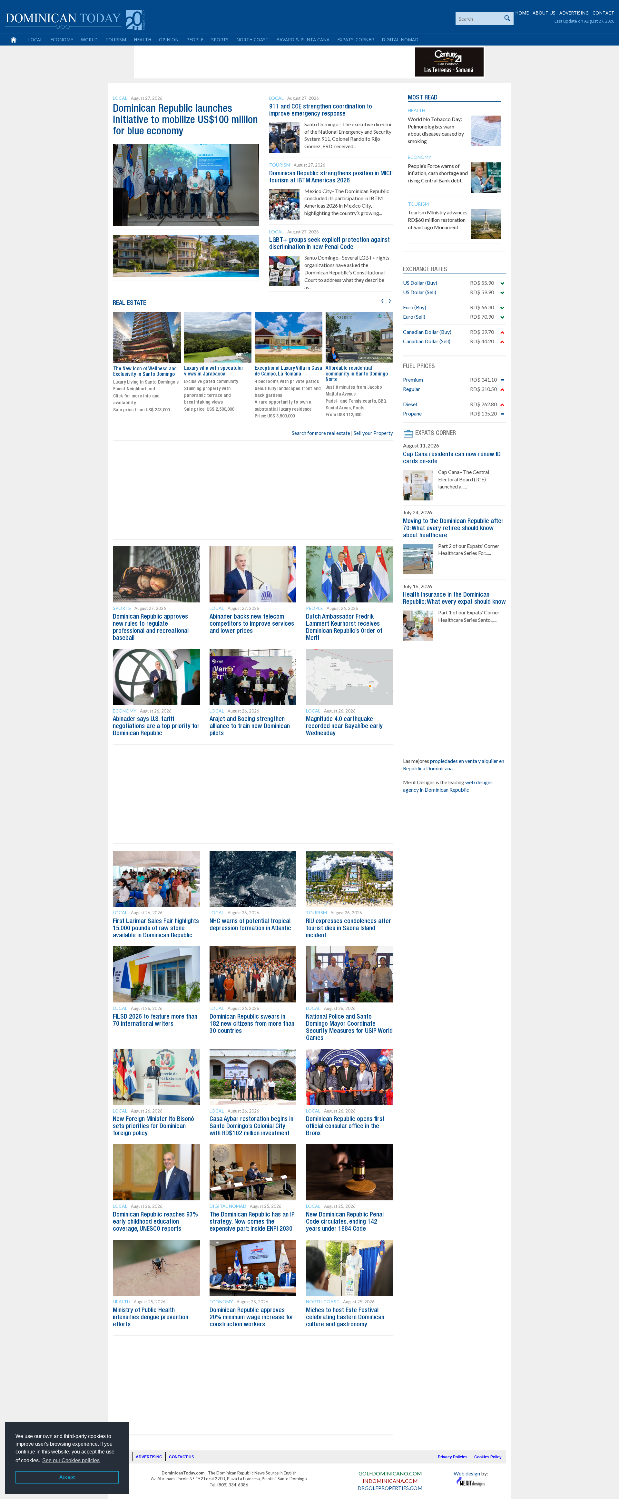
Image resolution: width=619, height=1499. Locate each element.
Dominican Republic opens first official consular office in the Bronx (345, 1126)
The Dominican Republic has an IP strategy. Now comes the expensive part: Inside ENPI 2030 (252, 1222)
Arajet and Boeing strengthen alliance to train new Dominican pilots (250, 726)
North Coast (252, 39)
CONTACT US (181, 1457)
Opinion (169, 39)
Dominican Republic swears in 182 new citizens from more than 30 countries (252, 1024)
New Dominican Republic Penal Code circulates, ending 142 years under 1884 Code (345, 1222)
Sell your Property (373, 433)
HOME (522, 13)
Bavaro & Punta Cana (302, 39)
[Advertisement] (252, 62)
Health (142, 39)
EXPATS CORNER (435, 433)
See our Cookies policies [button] (71, 1460)
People (194, 39)
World (89, 39)
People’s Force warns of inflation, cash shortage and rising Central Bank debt (438, 173)
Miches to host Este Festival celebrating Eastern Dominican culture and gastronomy (345, 1318)
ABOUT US (544, 13)
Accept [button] (67, 1477)
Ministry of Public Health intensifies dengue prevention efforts (150, 1318)
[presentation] (382, 299)
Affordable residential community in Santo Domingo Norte (357, 374)
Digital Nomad (400, 39)
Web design (467, 1473)
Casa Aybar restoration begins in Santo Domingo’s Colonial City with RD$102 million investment (251, 1126)
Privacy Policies (452, 1457)
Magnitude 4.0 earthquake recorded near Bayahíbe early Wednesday (344, 726)
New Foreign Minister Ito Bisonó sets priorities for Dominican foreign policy (153, 1126)
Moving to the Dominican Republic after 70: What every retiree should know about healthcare (453, 528)
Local (35, 39)
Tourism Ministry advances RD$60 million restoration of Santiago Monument (437, 219)
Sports (220, 39)
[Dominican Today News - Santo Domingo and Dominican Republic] (75, 19)
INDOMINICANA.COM (390, 1481)
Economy (61, 39)
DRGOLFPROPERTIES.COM (390, 1488)
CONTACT (603, 13)
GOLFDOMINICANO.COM (390, 1473)
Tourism (115, 39)
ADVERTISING (574, 13)
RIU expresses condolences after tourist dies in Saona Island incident (348, 929)
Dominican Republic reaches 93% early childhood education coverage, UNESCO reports (155, 1222)
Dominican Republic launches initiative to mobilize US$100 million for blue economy (185, 120)
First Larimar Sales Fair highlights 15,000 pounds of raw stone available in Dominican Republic (156, 929)
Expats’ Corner (355, 39)
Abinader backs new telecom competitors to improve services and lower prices (252, 624)
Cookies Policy (488, 1457)
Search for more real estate (321, 433)
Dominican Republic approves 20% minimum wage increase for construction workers (251, 1318)
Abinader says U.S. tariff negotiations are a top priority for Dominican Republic (156, 726)
